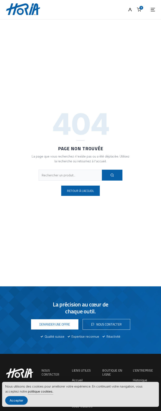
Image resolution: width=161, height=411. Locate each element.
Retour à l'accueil (80, 191)
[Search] (112, 175)
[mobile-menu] (148, 9)
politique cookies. (40, 391)
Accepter (16, 400)
